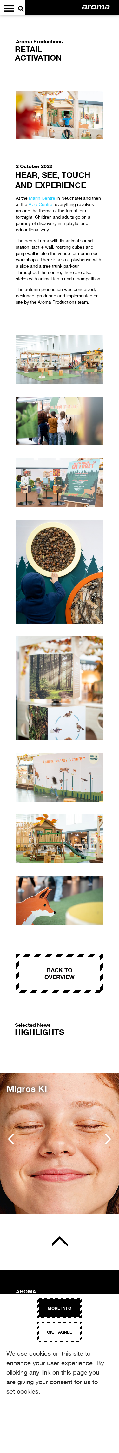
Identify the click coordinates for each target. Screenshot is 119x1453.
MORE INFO (59, 1308)
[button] (11, 1139)
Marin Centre (42, 198)
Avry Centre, (41, 204)
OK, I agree (59, 1332)
